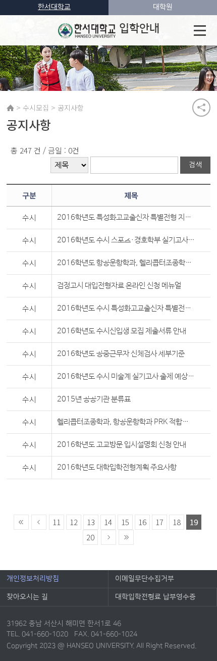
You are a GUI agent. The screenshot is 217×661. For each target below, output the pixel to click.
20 (90, 537)
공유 (201, 107)
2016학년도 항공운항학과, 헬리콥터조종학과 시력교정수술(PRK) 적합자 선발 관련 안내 (126, 263)
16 (142, 522)
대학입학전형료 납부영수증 (155, 597)
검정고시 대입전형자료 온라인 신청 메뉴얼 (119, 285)
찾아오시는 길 (27, 597)
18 (177, 522)
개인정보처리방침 (33, 579)
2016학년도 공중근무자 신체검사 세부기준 (121, 353)
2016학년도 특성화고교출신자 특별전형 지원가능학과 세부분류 (126, 217)
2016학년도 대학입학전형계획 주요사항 (117, 467)
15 (125, 522)
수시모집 (36, 108)
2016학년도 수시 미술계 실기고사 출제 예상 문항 (126, 376)
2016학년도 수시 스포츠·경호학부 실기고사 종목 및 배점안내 (126, 240)
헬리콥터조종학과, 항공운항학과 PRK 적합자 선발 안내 (126, 422)
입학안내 (139, 28)
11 (56, 522)
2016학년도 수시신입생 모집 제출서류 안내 (121, 331)
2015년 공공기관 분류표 (94, 399)
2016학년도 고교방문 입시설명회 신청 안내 (121, 444)
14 (108, 522)
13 (91, 522)
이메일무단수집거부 (144, 579)
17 (159, 522)
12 (74, 522)
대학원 (163, 7)
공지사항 (71, 108)
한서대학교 (54, 7)
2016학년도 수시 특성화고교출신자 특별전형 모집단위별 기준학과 (126, 308)
